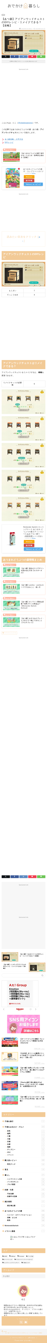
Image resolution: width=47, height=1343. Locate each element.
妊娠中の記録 (25, 1196)
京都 (25, 1141)
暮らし (24, 1175)
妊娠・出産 (24, 1190)
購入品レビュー (24, 1160)
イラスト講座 (24, 1231)
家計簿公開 (25, 1205)
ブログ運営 (25, 1184)
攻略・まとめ (25, 1217)
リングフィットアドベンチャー (11, 1262)
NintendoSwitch (24, 1225)
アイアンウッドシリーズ (10, 633)
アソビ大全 (30, 1256)
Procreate (21, 1256)
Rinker (34, 173)
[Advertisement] (23, 94)
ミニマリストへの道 (25, 1179)
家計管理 (24, 1202)
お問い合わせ (31, 1337)
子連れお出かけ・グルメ (24, 1127)
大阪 (25, 1139)
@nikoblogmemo (25, 123)
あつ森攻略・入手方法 (14, 139)
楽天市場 (29, 180)
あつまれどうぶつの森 (24, 1211)
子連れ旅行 (24, 1121)
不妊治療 (25, 1194)
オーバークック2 (8, 1259)
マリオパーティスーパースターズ (24, 1259)
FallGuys (13, 1256)
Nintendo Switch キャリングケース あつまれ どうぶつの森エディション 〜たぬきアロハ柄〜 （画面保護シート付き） (33, 531)
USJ (25, 1152)
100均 (5, 1256)
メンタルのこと (25, 1182)
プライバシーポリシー (18, 1337)
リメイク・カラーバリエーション (25, 1215)
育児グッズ (25, 1164)
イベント (25, 1155)
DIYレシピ (9, 142)
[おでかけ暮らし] (23, 9)
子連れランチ (26, 1262)
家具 (25, 1220)
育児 (24, 1169)
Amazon (29, 177)
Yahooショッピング (33, 184)
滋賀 (25, 1147)
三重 (25, 1136)
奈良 (25, 1131)
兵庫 (25, 1144)
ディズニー (25, 1149)
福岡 (25, 1133)
